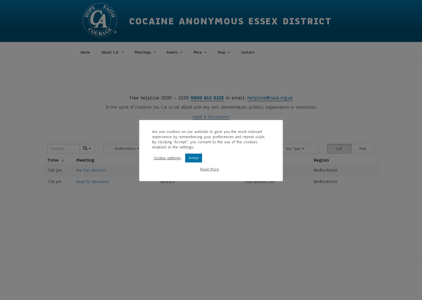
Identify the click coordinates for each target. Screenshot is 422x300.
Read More (209, 169)
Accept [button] (194, 158)
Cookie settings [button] (167, 158)
